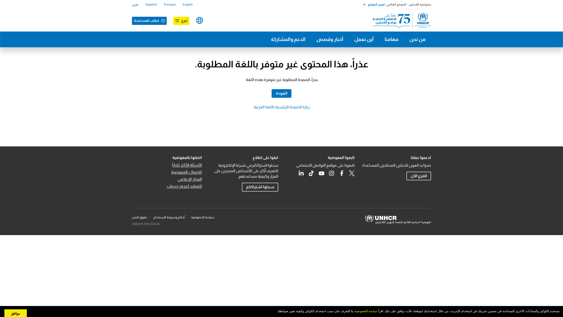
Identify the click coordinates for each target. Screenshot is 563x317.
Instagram (332, 173)
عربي (135, 4)
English (188, 4)
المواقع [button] (199, 20)
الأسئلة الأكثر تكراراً (187, 165)
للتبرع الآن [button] (419, 176)
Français (170, 4)
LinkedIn (301, 173)
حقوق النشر (139, 217)
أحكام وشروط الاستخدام (169, 217)
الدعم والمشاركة (288, 39)
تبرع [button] (184, 20)
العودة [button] (281, 93)
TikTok (311, 173)
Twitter (352, 173)
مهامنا (391, 39)
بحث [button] (213, 20)
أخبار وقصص (329, 39)
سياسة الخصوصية (202, 217)
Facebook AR (342, 173)
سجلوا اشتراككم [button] (260, 187)
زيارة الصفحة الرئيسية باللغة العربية (282, 107)
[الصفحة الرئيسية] (400, 20)
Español (151, 4)
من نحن (417, 39)
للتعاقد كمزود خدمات (184, 186)
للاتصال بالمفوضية (186, 172)
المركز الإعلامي (190, 179)
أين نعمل (364, 39)
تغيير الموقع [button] (376, 4)
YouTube (321, 173)
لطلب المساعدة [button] (146, 20)
